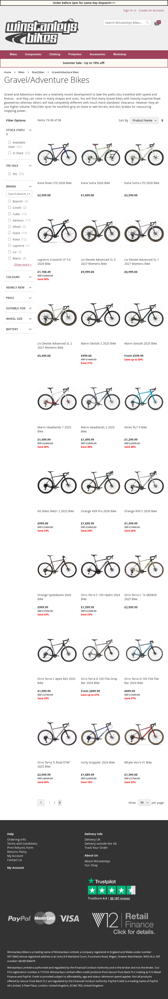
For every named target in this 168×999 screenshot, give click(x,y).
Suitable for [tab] (15, 308)
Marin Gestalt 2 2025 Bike (98, 343)
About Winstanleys (97, 861)
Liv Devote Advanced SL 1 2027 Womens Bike (141, 262)
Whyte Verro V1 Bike (138, 762)
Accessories (97, 54)
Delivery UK (92, 839)
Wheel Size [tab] (14, 319)
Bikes (13, 54)
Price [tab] (10, 298)
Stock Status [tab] (15, 132)
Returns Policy (17, 852)
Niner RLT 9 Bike (135, 427)
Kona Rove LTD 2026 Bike (54, 183)
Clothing (54, 54)
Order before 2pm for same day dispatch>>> (84, 3)
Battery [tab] (12, 329)
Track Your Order (96, 848)
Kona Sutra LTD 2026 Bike (141, 183)
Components (33, 54)
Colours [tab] (13, 277)
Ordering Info (16, 839)
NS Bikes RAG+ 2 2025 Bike (55, 511)
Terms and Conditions (22, 843)
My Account (15, 856)
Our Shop (91, 865)
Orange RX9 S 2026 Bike (140, 511)
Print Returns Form (20, 848)
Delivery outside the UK (101, 843)
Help (10, 834)
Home (7, 72)
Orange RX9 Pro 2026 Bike (98, 511)
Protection (75, 54)
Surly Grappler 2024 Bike (98, 762)
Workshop (119, 54)
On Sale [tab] (12, 165)
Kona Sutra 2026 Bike (95, 183)
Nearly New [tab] (15, 287)
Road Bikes (38, 72)
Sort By (123, 120)
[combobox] (127, 22)
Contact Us (14, 860)
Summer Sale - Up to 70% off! (84, 63)
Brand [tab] (11, 186)
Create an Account (151, 10)
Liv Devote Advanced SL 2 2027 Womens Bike (54, 345)
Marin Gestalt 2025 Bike (140, 343)
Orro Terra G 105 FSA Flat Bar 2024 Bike (141, 681)
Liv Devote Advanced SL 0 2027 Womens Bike (98, 262)
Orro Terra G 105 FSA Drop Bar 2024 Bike (99, 681)
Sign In (128, 10)
